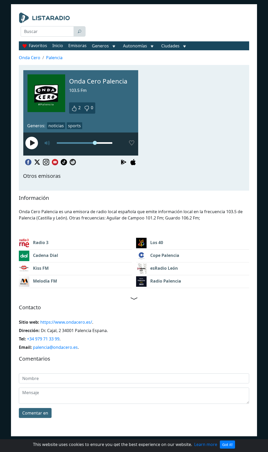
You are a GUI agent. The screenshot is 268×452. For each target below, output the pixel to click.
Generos (100, 46)
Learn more (205, 444)
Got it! (227, 444)
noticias (56, 126)
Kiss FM (40, 268)
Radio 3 (40, 242)
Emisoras (77, 45)
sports (74, 126)
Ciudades (170, 46)
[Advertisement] (169, 26)
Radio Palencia (165, 281)
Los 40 (156, 242)
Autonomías (135, 46)
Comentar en (35, 413)
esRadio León (163, 268)
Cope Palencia (164, 255)
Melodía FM (44, 281)
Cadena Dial (45, 255)
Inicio (57, 45)
